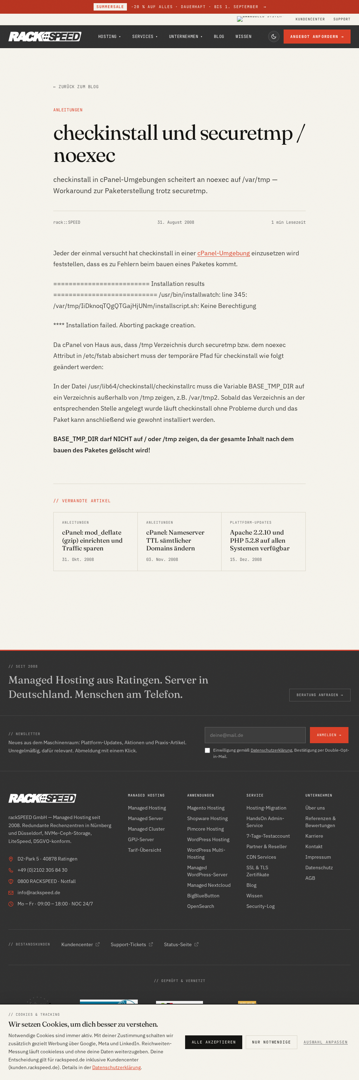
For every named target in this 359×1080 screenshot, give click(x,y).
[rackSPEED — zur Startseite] (44, 36)
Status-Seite (178, 944)
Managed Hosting (147, 808)
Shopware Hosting (207, 818)
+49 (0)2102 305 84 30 (42, 870)
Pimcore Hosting (205, 829)
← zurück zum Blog (76, 87)
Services (145, 36)
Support (342, 19)
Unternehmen (186, 36)
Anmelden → (329, 735)
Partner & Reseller (266, 846)
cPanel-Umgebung (223, 253)
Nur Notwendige (271, 1042)
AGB (310, 878)
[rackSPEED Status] (262, 19)
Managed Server (145, 818)
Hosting (109, 36)
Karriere (314, 836)
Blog (219, 36)
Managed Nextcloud (209, 885)
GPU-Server (141, 839)
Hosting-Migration (266, 808)
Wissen (244, 36)
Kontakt (314, 846)
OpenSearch (200, 906)
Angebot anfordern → (317, 36)
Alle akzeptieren (214, 1042)
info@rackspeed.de (39, 892)
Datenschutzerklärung (271, 750)
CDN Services (261, 857)
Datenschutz (319, 867)
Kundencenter (310, 19)
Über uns (315, 808)
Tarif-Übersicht (144, 850)
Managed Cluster (146, 829)
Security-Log (260, 906)
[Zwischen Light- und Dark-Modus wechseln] (273, 36)
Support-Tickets (128, 944)
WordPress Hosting (208, 839)
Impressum (318, 857)
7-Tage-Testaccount (268, 836)
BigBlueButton (203, 895)
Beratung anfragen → (320, 695)
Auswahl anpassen (326, 1042)
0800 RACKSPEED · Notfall (47, 881)
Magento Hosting (205, 808)
